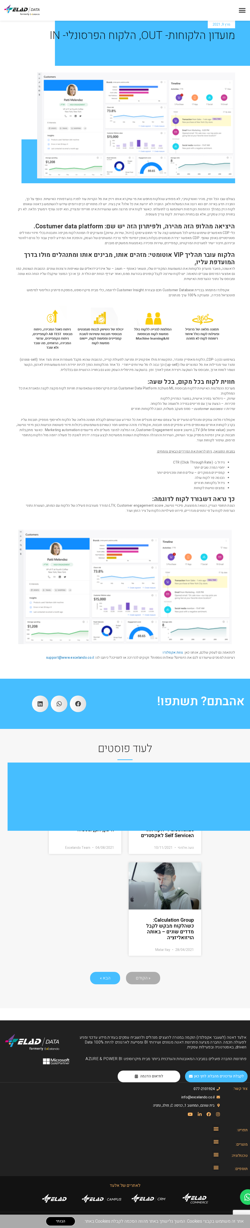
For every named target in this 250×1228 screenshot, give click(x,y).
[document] (125, 614)
